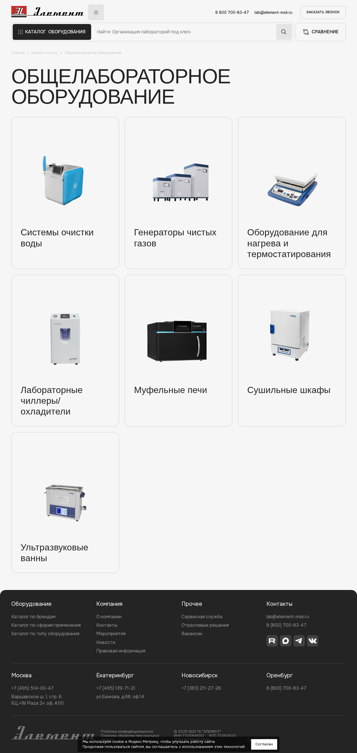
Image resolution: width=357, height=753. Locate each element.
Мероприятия (111, 634)
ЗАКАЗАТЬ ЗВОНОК (323, 12)
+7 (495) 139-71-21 (115, 688)
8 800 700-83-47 (232, 12)
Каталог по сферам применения (46, 625)
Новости (105, 642)
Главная (18, 53)
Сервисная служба (201, 617)
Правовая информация (120, 651)
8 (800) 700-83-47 (286, 625)
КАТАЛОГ (55, 32)
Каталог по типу (45, 53)
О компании (109, 617)
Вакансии (191, 634)
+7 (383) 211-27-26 (201, 688)
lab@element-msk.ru (273, 12)
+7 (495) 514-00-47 (32, 688)
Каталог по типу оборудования (45, 634)
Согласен (264, 744)
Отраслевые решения (205, 625)
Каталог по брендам (33, 617)
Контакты (106, 625)
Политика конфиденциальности (127, 731)
